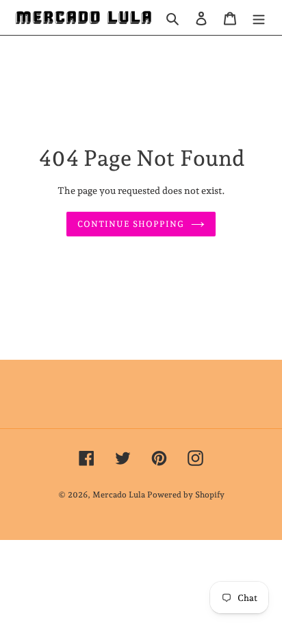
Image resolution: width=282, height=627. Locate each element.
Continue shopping (130, 224)
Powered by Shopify (186, 495)
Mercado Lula (118, 495)
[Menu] (258, 17)
